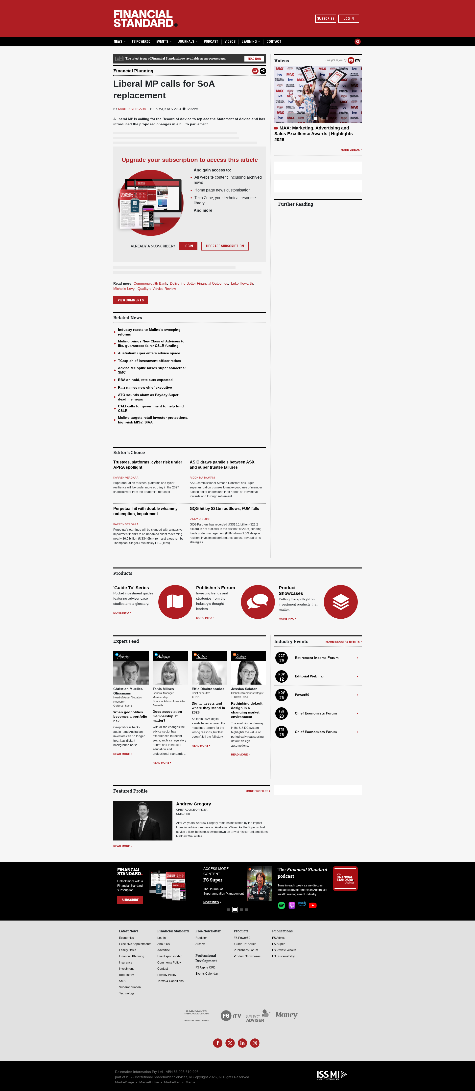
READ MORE (121, 754)
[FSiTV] (354, 60)
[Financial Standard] (146, 18)
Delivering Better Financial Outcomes (199, 283)
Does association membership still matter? (167, 716)
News (118, 41)
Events (162, 41)
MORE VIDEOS (350, 138)
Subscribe (325, 18)
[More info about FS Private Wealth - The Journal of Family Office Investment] (259, 883)
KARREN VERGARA (132, 109)
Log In (349, 18)
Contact (274, 41)
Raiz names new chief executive (145, 387)
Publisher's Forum (215, 587)
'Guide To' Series (131, 587)
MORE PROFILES (257, 791)
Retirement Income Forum (316, 658)
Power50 (302, 695)
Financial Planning (133, 71)
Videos (230, 41)
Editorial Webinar (309, 676)
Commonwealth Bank (150, 283)
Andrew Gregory (193, 803)
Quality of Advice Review (157, 289)
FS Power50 (141, 41)
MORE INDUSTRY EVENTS (343, 641)
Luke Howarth (242, 283)
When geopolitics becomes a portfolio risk (130, 716)
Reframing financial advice (308, 128)
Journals (186, 41)
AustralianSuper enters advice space (149, 353)
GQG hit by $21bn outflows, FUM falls (224, 508)
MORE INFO (121, 612)
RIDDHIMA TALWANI (202, 477)
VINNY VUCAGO (200, 519)
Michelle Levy (124, 289)
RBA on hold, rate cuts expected (145, 380)
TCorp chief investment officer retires (149, 361)
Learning (250, 41)
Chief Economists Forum (316, 713)
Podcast (211, 41)
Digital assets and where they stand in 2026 (208, 707)
